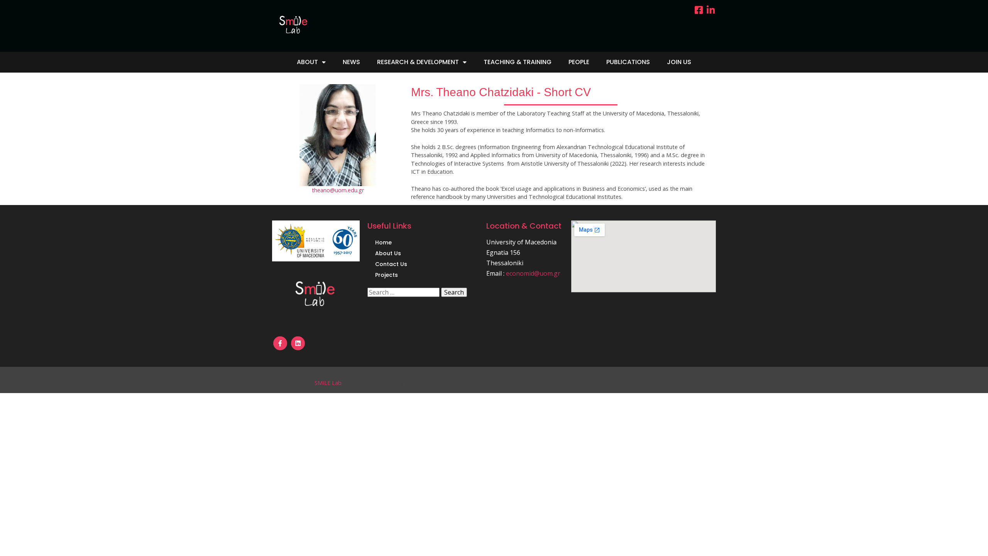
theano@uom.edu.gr (338, 190)
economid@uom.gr (533, 273)
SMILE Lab (328, 382)
